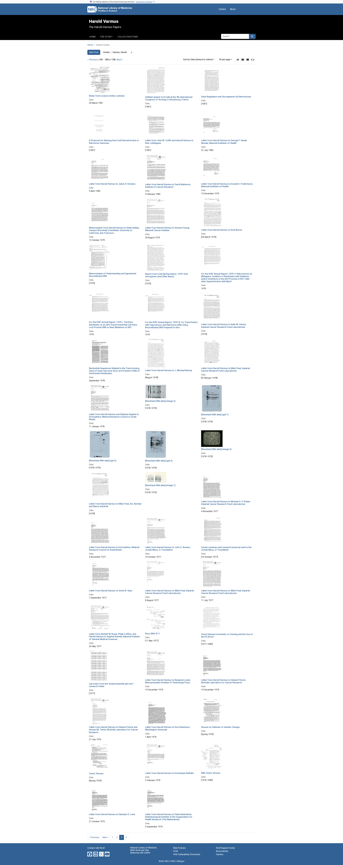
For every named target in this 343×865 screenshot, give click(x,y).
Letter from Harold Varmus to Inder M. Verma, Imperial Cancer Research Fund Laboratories (223, 325)
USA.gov (180, 861)
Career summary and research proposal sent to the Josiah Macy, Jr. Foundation (226, 548)
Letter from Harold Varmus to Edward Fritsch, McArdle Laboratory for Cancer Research (223, 681)
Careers (219, 854)
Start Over (93, 52)
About (233, 9)
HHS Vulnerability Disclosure (186, 854)
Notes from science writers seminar (107, 96)
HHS (172, 861)
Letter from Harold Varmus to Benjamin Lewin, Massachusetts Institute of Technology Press (168, 681)
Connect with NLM (96, 848)
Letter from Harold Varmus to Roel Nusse (221, 230)
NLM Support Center (225, 848)
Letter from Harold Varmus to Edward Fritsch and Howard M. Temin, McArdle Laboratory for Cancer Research (113, 729)
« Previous (92, 59)
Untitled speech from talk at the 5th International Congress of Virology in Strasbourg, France (168, 98)
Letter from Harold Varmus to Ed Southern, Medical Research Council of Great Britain (114, 548)
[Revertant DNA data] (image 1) (160, 485)
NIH (167, 861)
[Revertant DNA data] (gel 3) (158, 460)
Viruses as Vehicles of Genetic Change (220, 727)
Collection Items (128, 36)
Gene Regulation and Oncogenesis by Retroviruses (226, 96)
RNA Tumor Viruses (210, 773)
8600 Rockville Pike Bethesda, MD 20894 (140, 851)
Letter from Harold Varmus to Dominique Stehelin (169, 773)
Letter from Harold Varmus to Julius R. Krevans (112, 184)
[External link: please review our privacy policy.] (89, 854)
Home (93, 36)
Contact (222, 9)
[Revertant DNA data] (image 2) (160, 401)
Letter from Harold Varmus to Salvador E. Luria (112, 814)
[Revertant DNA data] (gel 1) (214, 414)
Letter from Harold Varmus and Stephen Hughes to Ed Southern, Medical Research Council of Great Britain (114, 417)
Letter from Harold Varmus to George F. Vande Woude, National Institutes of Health (224, 141)
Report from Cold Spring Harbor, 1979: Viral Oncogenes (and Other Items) (166, 275)
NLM (161, 861)
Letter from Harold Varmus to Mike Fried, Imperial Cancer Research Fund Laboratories (225, 369)
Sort (198, 59)
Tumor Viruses (96, 773)
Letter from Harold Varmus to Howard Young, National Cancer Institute (167, 229)
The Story (106, 36)
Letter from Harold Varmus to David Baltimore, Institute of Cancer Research (168, 185)
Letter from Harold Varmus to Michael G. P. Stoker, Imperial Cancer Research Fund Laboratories (225, 502)
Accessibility (222, 851)
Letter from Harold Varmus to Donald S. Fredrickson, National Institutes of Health (227, 185)
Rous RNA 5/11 (152, 633)
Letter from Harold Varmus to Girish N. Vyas (110, 590)
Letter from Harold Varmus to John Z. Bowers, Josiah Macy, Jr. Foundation (168, 548)
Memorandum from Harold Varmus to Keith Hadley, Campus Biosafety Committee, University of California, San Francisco (114, 230)
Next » (120, 59)
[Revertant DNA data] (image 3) (216, 449)
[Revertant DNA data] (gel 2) (102, 460)
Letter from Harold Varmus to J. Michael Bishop (168, 370)
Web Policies (179, 848)
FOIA (175, 851)
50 (224, 59)
